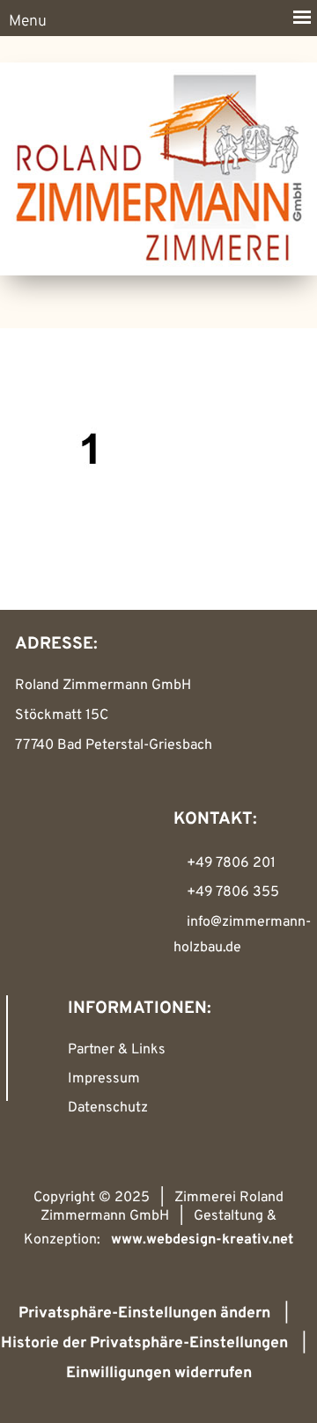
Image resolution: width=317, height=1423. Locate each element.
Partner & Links (117, 1050)
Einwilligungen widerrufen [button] (159, 1373)
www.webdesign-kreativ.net (202, 1240)
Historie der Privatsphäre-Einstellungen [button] (144, 1343)
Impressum (104, 1079)
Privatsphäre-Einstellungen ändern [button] (144, 1313)
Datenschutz (108, 1108)
